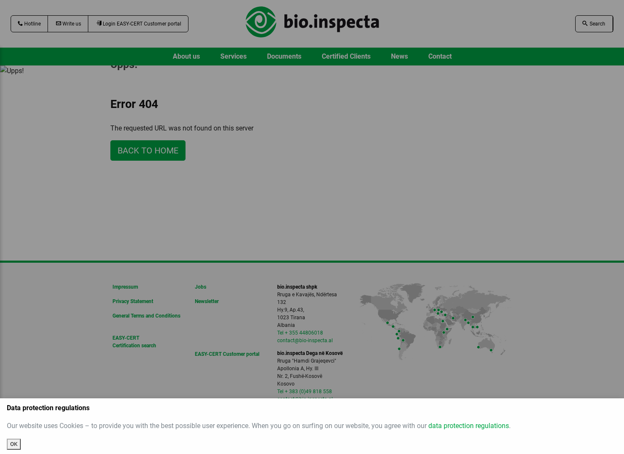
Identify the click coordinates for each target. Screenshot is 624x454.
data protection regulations (468, 426)
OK (13, 444)
